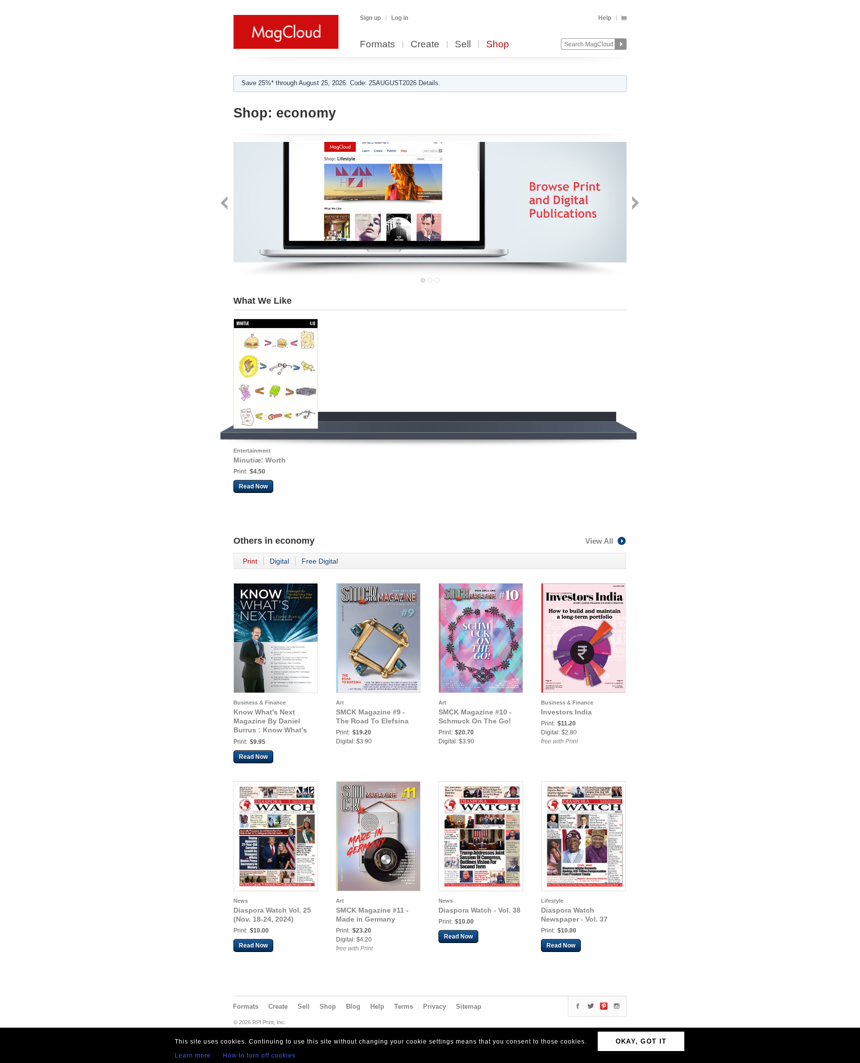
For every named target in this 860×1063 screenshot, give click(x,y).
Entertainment (252, 451)
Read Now (253, 486)
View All (599, 541)
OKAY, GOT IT (641, 1041)
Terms (403, 1006)
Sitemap (468, 1006)
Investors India (566, 712)
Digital (279, 561)
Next (634, 204)
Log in (399, 17)
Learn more (193, 1055)
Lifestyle (552, 901)
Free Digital (320, 561)
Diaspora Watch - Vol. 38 (479, 910)
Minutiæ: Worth (259, 460)
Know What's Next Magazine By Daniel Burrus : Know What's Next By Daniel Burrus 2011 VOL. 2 (270, 730)
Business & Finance (259, 703)
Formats (377, 44)
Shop (497, 44)
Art (340, 703)
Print (250, 561)
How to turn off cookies (259, 1055)
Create (425, 44)
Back (225, 204)
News (240, 901)
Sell (463, 44)
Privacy (434, 1006)
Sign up (370, 17)
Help (604, 17)
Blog (353, 1006)
